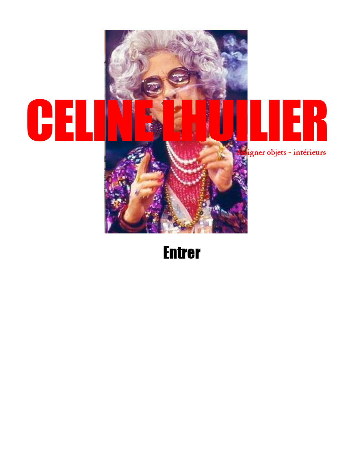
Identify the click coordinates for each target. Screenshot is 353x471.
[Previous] (80, 131)
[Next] (272, 131)
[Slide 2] (155, 222)
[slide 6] (189, 222)
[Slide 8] (204, 222)
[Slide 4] (173, 222)
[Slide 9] (148, 222)
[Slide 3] (164, 222)
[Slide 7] (196, 222)
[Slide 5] (181, 222)
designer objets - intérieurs (281, 153)
